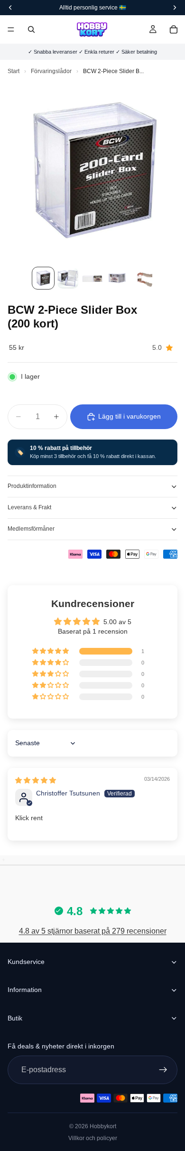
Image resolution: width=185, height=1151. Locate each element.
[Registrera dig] (163, 1070)
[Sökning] (31, 29)
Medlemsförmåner (31, 528)
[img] (35, 780)
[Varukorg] (173, 29)
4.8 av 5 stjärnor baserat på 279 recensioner (92, 931)
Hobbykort (103, 1126)
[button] (51, 651)
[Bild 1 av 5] (43, 278)
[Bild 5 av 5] (141, 278)
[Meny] (11, 29)
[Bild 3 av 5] (92, 278)
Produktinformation (32, 486)
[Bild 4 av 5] (117, 278)
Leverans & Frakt (29, 507)
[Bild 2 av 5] (67, 278)
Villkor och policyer (92, 1138)
